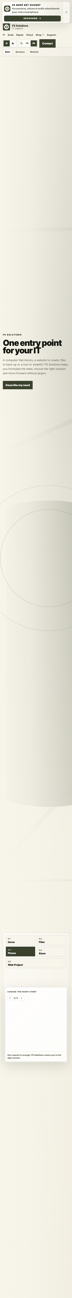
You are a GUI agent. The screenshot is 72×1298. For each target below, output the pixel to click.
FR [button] (27, 43)
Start (7, 52)
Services (20, 52)
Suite (11, 35)
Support (51, 35)
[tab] (20, 940)
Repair (20, 35)
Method (34, 52)
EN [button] (33, 43)
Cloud (29, 35)
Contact (47, 43)
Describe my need (18, 385)
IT (4, 35)
